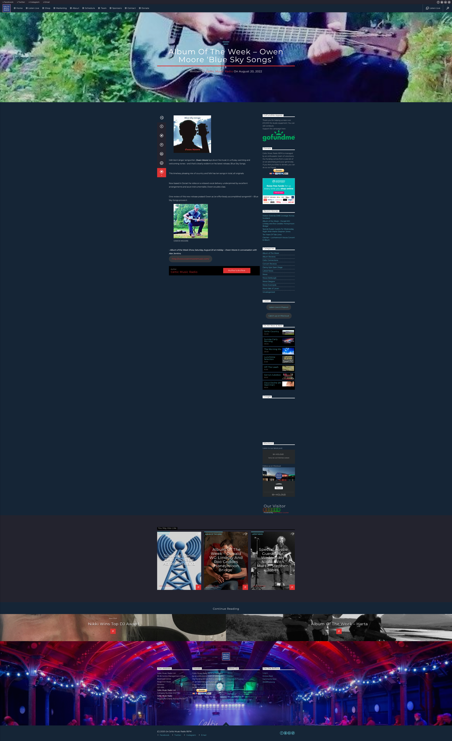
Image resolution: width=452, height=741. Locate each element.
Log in (265, 673)
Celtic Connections (270, 260)
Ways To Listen (233, 706)
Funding (230, 685)
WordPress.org (269, 682)
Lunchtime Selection (269, 358)
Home (19, 8)
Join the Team (233, 688)
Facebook (8, 2)
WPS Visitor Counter (281, 512)
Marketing (61, 8)
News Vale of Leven (271, 288)
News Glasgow (269, 281)
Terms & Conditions (235, 703)
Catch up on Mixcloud (278, 316)
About (76, 8)
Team (104, 8)
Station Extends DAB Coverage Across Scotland (179, 559)
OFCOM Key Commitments (238, 700)
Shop (47, 8)
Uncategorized (269, 292)
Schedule (90, 8)
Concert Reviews (270, 264)
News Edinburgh (269, 278)
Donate (145, 8)
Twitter (21, 2)
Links (229, 691)
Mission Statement (235, 697)
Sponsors (117, 8)
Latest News (268, 271)
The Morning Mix (272, 349)
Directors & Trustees (235, 679)
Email (47, 2)
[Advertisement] (280, 418)
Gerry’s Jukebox (272, 375)
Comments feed (269, 679)
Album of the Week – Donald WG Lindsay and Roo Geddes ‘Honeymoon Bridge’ (278, 223)
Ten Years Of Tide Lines (272, 235)
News (226, 44)
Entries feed (268, 676)
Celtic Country (271, 331)
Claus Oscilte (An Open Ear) (273, 384)
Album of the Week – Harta (339, 624)
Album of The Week (271, 253)
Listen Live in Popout (278, 307)
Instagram (34, 2)
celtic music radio (219, 71)
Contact (132, 8)
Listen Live (33, 8)
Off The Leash (271, 367)
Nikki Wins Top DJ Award (113, 624)
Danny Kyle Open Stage (272, 267)
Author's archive (236, 270)
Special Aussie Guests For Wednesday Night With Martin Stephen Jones (273, 559)
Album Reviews (269, 257)
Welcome (231, 709)
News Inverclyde (269, 285)
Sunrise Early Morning (271, 340)
